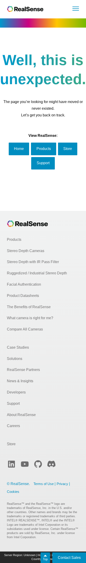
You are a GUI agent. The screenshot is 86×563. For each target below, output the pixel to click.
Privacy (62, 484)
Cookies (13, 492)
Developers (16, 392)
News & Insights (20, 381)
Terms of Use (43, 484)
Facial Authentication (24, 284)
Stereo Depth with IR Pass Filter (33, 262)
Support (13, 403)
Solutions (14, 359)
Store (11, 444)
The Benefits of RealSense (29, 307)
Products (14, 239)
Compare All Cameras (25, 329)
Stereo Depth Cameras (25, 251)
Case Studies (18, 347)
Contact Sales (69, 558)
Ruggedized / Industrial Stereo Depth (37, 273)
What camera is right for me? (30, 318)
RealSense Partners (23, 370)
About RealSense (21, 415)
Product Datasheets (23, 296)
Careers (13, 426)
